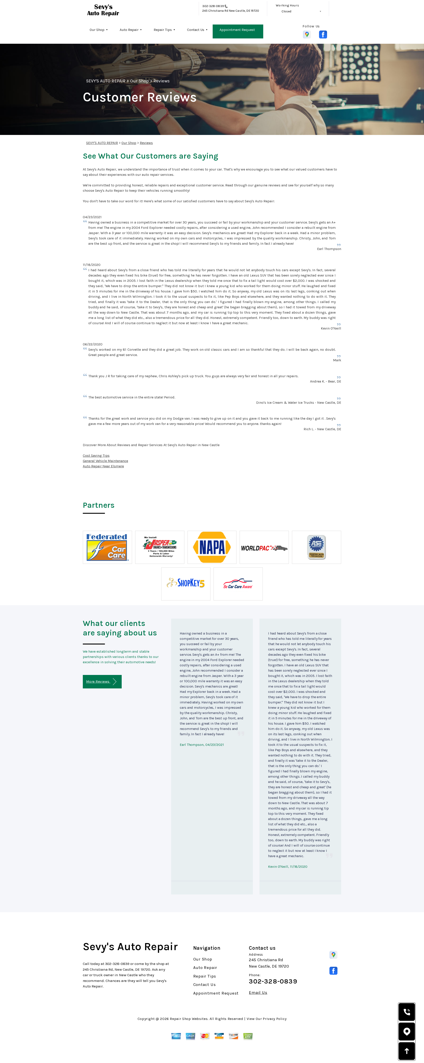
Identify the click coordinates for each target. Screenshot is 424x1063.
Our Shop (97, 30)
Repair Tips (163, 30)
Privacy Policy (274, 1019)
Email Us (258, 993)
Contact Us (195, 30)
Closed (286, 11)
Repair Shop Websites (189, 1019)
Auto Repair (129, 30)
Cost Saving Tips (96, 455)
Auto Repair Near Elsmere (103, 466)
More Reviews (98, 681)
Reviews (161, 80)
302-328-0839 (213, 6)
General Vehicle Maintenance (105, 461)
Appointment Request (237, 30)
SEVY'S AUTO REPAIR (105, 80)
